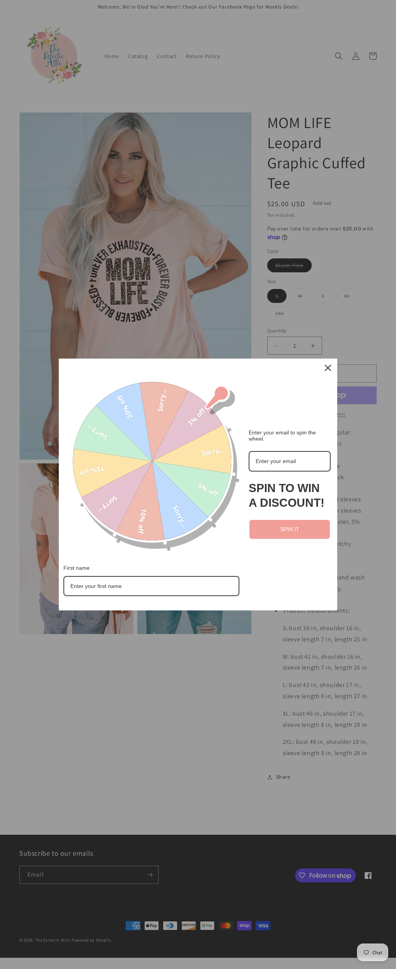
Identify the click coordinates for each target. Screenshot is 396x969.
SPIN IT (289, 529)
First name (76, 568)
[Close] (328, 368)
